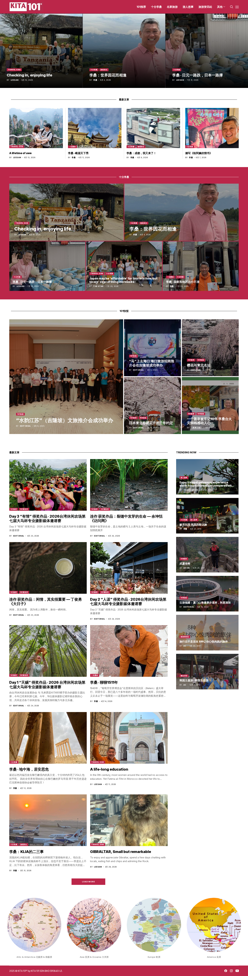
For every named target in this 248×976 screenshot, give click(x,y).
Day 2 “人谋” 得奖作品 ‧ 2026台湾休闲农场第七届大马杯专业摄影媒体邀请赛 (128, 601)
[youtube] (237, 971)
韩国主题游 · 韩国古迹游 (194, 680)
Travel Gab (14, 70)
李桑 (95, 80)
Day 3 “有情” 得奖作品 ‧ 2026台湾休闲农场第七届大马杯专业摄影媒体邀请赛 (47, 518)
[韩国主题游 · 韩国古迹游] (207, 671)
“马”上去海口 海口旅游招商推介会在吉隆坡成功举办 (151, 363)
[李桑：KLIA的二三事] (48, 820)
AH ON (186, 568)
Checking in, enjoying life (29, 75)
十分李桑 (94, 70)
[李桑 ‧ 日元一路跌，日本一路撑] (207, 51)
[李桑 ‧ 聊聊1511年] (129, 651)
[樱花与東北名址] (210, 347)
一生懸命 (72, 147)
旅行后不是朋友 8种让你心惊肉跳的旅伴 (204, 641)
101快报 (20, 414)
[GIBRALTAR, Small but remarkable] (129, 820)
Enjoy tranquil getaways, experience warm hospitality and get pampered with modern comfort (206, 485)
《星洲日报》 (196, 428)
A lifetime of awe (20, 153)
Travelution (190, 490)
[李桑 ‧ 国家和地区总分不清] (201, 266)
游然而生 (104, 70)
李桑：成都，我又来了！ (141, 153)
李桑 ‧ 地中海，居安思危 (29, 769)
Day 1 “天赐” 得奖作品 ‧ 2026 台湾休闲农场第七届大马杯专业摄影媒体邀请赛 (47, 684)
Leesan (15, 80)
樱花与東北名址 (199, 365)
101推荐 (191, 360)
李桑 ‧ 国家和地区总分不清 (182, 282)
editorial (25, 426)
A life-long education (109, 769)
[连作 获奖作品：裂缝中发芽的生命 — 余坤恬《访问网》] (129, 485)
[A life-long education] (129, 738)
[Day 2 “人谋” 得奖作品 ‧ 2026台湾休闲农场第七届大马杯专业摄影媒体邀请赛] (129, 568)
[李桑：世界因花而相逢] (124, 51)
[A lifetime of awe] (36, 128)
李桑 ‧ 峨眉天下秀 (78, 153)
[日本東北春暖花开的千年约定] (152, 405)
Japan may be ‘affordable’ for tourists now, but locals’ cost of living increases (123, 280)
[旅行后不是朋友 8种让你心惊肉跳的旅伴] (207, 632)
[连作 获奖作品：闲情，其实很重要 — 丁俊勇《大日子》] (48, 568)
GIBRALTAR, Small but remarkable (120, 851)
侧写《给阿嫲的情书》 (198, 153)
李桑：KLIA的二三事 (26, 851)
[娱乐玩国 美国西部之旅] (207, 515)
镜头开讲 (184, 676)
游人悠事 (184, 477)
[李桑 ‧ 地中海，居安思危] (48, 738)
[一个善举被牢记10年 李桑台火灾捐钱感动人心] (210, 405)
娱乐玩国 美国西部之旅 (193, 524)
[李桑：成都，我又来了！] (153, 128)
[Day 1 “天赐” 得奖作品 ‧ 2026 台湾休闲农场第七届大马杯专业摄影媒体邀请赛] (48, 651)
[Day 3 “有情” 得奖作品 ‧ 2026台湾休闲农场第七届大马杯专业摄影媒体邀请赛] (48, 485)
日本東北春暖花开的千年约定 (151, 423)
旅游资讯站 (185, 637)
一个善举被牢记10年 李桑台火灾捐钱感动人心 (209, 421)
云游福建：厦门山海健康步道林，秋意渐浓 (205, 602)
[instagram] (231, 970)
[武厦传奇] (207, 554)
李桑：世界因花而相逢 (108, 75)
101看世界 (24, 509)
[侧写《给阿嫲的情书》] (212, 128)
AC (184, 646)
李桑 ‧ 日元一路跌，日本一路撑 (197, 75)
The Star (98, 286)
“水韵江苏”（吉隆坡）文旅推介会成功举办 (64, 420)
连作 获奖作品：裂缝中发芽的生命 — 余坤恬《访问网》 (126, 518)
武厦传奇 (185, 563)
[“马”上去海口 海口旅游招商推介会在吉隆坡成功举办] (152, 347)
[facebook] (225, 970)
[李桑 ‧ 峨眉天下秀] (95, 128)
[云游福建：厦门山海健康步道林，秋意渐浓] (207, 593)
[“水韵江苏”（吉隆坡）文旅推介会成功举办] (66, 376)
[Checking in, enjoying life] (41, 51)
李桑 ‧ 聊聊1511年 (104, 682)
